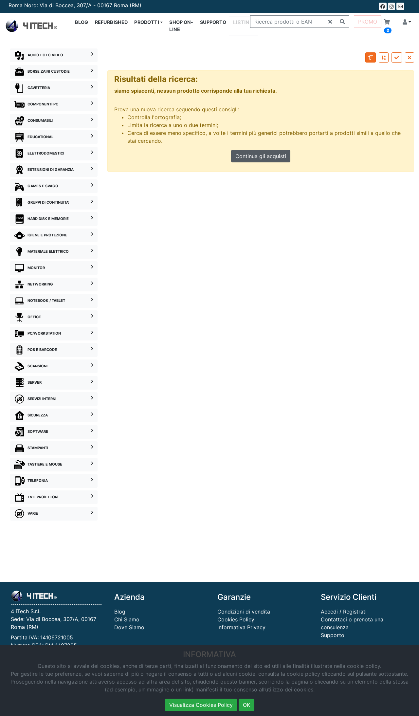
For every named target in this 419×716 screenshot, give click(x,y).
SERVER (34, 382)
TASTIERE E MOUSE (44, 464)
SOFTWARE (37, 431)
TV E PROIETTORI (42, 497)
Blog (119, 611)
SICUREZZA (37, 415)
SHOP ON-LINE (181, 25)
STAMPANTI (37, 448)
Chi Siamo (126, 619)
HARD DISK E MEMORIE (48, 218)
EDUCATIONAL (40, 137)
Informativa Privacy (241, 627)
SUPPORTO (213, 22)
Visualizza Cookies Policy (201, 705)
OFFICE (34, 317)
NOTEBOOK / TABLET (46, 300)
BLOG (81, 22)
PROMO (367, 21)
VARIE (32, 513)
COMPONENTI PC (42, 104)
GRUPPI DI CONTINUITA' (48, 202)
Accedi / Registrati (344, 611)
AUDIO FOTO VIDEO (45, 55)
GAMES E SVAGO (42, 186)
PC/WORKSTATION (44, 333)
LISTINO (243, 22)
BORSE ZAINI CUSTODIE (48, 71)
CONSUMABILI (40, 120)
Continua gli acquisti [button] (260, 156)
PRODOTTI (146, 22)
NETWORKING (40, 284)
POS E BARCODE (42, 349)
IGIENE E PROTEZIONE (47, 235)
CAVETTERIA (38, 87)
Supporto (332, 635)
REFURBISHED (111, 22)
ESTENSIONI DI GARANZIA (50, 169)
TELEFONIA (37, 480)
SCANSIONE (38, 366)
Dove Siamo (129, 627)
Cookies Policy (235, 619)
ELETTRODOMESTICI (45, 153)
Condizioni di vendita (243, 611)
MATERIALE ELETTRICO (48, 251)
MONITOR (36, 268)
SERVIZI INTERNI (41, 398)
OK (246, 705)
